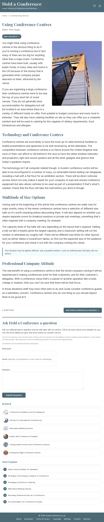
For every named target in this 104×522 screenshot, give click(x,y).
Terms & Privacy (43, 519)
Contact (77, 519)
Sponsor (87, 519)
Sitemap (67, 519)
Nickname (6, 349)
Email (26, 359)
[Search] (94, 6)
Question (6, 370)
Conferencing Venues (19, 16)
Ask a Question (10, 37)
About (18, 519)
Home (4, 16)
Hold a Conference (22, 4)
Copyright (57, 519)
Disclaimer (28, 519)
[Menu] (100, 6)
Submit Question (14, 395)
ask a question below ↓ (51, 250)
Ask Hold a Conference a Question (81, 310)
